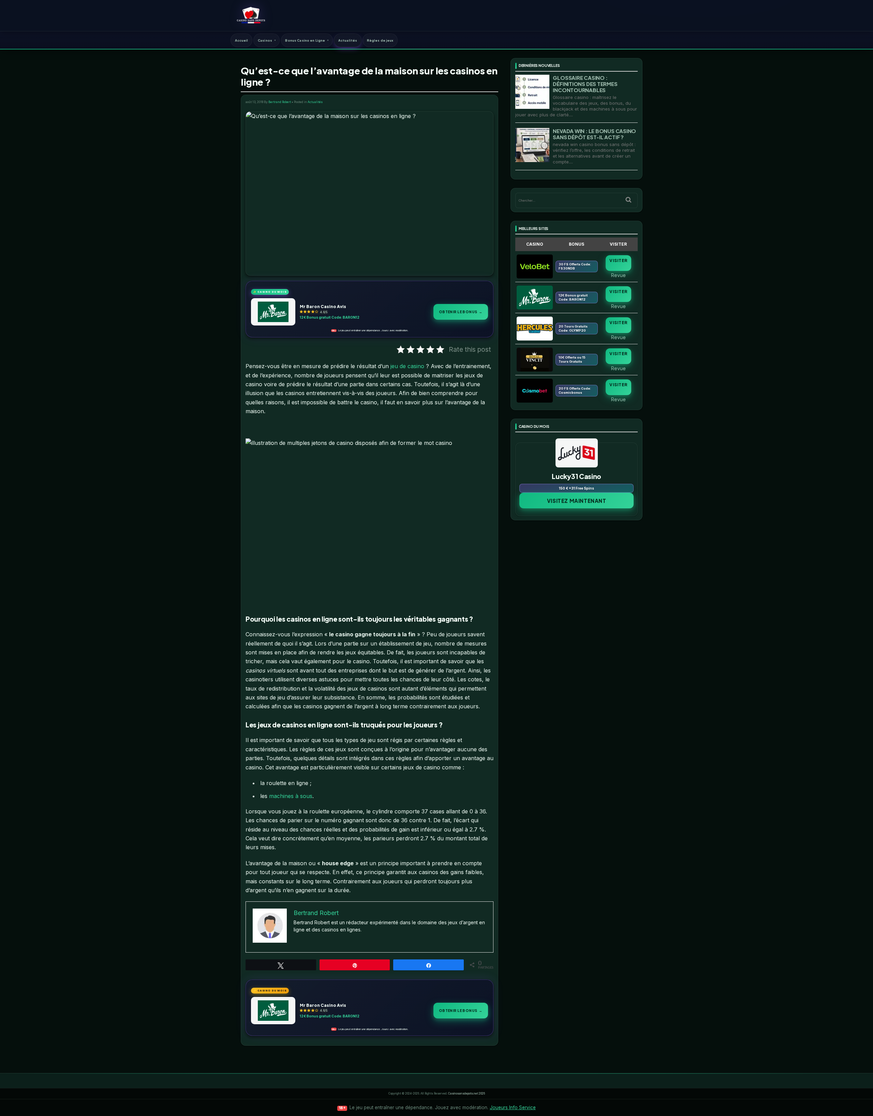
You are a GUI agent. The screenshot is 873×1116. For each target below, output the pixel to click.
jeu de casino (407, 366)
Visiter (618, 260)
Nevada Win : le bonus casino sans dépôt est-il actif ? (594, 134)
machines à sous (290, 796)
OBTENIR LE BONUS (461, 311)
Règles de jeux (380, 40)
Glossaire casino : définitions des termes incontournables (585, 83)
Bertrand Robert (279, 102)
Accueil (241, 40)
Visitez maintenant (576, 500)
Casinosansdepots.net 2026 (466, 1093)
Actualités (347, 40)
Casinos (265, 40)
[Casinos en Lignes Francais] (251, 15)
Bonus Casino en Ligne (305, 40)
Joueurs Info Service (513, 1107)
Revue (618, 275)
